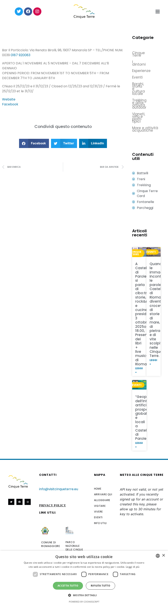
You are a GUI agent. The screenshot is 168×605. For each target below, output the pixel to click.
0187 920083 (20, 55)
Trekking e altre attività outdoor (136, 104)
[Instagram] (37, 11)
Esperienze (136, 70)
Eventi (136, 77)
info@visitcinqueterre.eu (58, 489)
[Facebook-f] (19, 502)
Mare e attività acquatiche (145, 129)
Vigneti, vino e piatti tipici (136, 118)
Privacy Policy (52, 505)
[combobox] (158, 556)
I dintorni (136, 63)
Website (8, 99)
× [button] (163, 555)
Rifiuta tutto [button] (100, 585)
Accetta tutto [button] (68, 585)
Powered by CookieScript (84, 601)
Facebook (10, 104)
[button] (34, 143)
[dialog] (84, 578)
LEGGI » (139, 370)
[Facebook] (28, 11)
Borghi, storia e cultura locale (136, 88)
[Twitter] (19, 11)
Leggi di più (133, 567)
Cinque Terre (136, 54)
